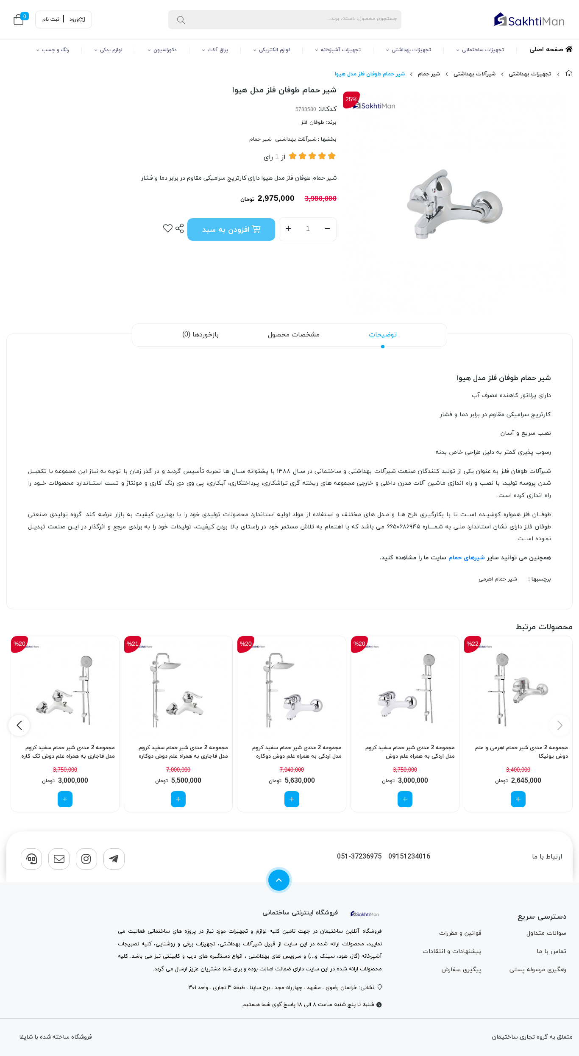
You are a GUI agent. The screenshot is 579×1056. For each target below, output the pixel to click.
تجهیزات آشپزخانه (341, 50)
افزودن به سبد (227, 230)
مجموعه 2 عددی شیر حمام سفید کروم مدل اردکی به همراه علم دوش (410, 752)
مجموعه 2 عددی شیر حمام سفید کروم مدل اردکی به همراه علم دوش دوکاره (296, 752)
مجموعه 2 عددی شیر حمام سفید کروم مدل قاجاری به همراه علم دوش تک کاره (68, 752)
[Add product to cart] (518, 799)
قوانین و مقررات (460, 933)
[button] (19, 725)
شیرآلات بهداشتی (474, 74)
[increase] (288, 229)
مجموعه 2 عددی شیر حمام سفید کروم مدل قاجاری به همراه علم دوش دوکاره (183, 752)
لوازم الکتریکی (274, 50)
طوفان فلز (312, 122)
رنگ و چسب (55, 50)
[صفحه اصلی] (569, 74)
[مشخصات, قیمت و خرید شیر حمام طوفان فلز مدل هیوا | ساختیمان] (365, 913)
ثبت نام (50, 19)
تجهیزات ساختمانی (483, 50)
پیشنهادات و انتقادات (452, 951)
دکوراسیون (165, 50)
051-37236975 (359, 857)
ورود (74, 19)
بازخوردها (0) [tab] (200, 334)
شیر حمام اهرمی (498, 579)
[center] (181, 19)
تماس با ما (551, 951)
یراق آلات (218, 50)
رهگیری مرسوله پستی (537, 969)
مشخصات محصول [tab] (294, 334)
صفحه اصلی (547, 49)
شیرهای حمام (466, 557)
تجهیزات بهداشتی (411, 50)
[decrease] (327, 229)
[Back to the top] (279, 880)
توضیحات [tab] (383, 334)
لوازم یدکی (111, 50)
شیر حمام (429, 74)
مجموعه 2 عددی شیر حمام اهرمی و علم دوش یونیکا (521, 752)
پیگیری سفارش (461, 969)
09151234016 (409, 857)
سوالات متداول (546, 933)
